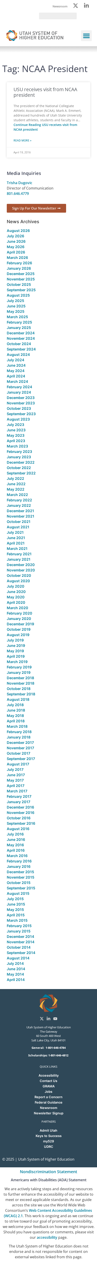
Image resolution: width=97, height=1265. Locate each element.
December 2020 (21, 564)
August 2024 (18, 354)
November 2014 (21, 942)
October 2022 (19, 467)
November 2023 (21, 403)
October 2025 (19, 284)
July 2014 (15, 963)
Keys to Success (49, 1136)
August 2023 (18, 419)
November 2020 (21, 570)
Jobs (48, 1091)
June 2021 (16, 538)
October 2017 (18, 753)
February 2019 (19, 667)
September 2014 (21, 952)
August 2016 (18, 828)
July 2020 (15, 586)
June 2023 (16, 430)
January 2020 (19, 618)
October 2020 (19, 575)
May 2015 (15, 909)
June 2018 (16, 710)
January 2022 (19, 505)
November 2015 (20, 877)
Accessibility (49, 1075)
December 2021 (20, 511)
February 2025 (19, 322)
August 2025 (18, 295)
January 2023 (19, 457)
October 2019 (18, 629)
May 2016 (15, 845)
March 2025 (17, 317)
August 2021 (18, 527)
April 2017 (15, 785)
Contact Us (48, 1081)
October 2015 (18, 882)
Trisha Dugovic (19, 182)
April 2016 (16, 850)
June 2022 (16, 484)
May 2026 (15, 247)
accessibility (47, 1237)
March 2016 (17, 855)
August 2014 (18, 958)
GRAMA (49, 1086)
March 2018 (17, 726)
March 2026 (17, 257)
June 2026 (16, 241)
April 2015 (16, 915)
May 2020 (16, 597)
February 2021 (19, 554)
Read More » (22, 140)
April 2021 (16, 543)
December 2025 (21, 273)
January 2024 (19, 392)
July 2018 (15, 705)
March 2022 (17, 494)
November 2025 (21, 279)
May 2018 (15, 715)
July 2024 (15, 360)
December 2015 (20, 872)
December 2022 (21, 462)
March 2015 (17, 920)
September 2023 (21, 414)
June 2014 (16, 969)
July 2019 (15, 640)
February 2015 (19, 925)
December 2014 (20, 936)
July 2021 (15, 532)
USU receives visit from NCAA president (45, 92)
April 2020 (16, 602)
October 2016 (18, 818)
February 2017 (19, 796)
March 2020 (17, 608)
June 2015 (16, 904)
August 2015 (18, 893)
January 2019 (18, 672)
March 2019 (17, 661)
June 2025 (16, 306)
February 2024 (19, 387)
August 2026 (18, 230)
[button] (86, 35)
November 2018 (20, 683)
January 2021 (18, 559)
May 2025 (15, 311)
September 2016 (21, 823)
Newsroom (48, 1108)
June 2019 (16, 645)
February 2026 (19, 263)
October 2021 (18, 521)
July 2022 (15, 478)
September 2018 (21, 694)
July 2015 (15, 899)
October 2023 (19, 408)
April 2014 (16, 979)
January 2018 (18, 737)
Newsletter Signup (48, 1113)
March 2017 (17, 791)
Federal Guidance (48, 1102)
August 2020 (18, 581)
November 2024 (21, 338)
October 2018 (18, 688)
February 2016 (19, 861)
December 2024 (21, 333)
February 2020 (19, 613)
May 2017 (15, 780)
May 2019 (15, 651)
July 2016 (15, 834)
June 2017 (16, 775)
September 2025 (21, 290)
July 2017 (15, 769)
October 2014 (19, 947)
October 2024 (19, 344)
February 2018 (19, 731)
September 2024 (21, 349)
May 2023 (15, 435)
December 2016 (20, 807)
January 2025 (19, 327)
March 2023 (17, 446)
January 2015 (18, 931)
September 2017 (21, 758)
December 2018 (20, 678)
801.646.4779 (18, 193)
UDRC (48, 1146)
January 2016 (18, 866)
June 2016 (16, 839)
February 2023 (19, 451)
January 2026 (19, 268)
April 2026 (16, 252)
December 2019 (20, 624)
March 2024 (17, 381)
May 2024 (16, 370)
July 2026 (15, 236)
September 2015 (21, 888)
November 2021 (20, 516)
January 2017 (18, 802)
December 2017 (20, 742)
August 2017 (18, 764)
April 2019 (16, 656)
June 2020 (16, 591)
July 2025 (15, 300)
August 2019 (18, 634)
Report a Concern (48, 1097)
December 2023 (21, 397)
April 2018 (16, 721)
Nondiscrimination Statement (48, 1171)
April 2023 (16, 441)
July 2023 (15, 424)
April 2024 (16, 376)
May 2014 (15, 974)
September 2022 (21, 473)
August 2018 (18, 699)
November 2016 (20, 812)
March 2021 (17, 548)
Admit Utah (48, 1130)
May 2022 (15, 489)
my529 (48, 1141)
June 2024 (16, 365)
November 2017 (20, 748)
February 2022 (19, 500)
